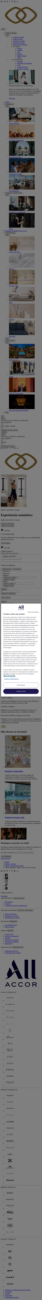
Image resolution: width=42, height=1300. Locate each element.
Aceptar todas (21, 691)
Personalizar (21, 685)
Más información (9, 676)
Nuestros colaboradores (11, 679)
